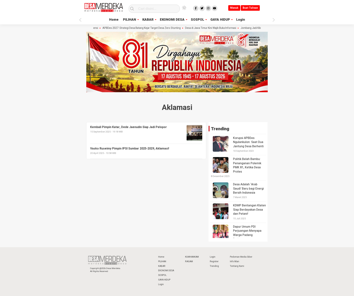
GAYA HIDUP (220, 19)
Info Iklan (234, 261)
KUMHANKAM (192, 256)
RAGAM (189, 261)
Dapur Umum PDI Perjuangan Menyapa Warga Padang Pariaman (247, 232)
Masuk (234, 8)
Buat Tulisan (250, 8)
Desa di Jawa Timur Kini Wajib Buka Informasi (203, 28)
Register (214, 261)
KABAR (148, 19)
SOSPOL (197, 19)
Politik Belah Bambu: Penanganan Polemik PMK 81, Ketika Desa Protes (247, 165)
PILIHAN (129, 19)
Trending (214, 266)
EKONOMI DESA (172, 19)
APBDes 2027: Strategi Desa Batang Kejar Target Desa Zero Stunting (134, 28)
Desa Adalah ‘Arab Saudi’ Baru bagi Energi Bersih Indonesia (248, 188)
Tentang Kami (237, 266)
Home (114, 19)
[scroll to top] (340, 289)
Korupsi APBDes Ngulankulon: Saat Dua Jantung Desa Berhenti (248, 142)
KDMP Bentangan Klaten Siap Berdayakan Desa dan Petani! (249, 209)
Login (240, 19)
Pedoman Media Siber (241, 256)
